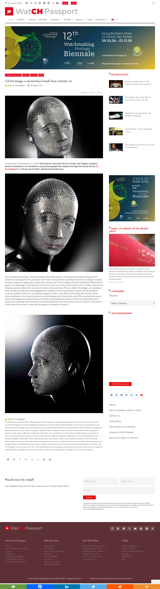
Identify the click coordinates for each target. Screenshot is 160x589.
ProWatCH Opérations (91, 554)
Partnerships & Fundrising (122, 427)
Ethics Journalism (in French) (123, 438)
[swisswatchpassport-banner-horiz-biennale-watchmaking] (80, 47)
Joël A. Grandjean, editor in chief (125, 410)
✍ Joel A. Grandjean (15, 85)
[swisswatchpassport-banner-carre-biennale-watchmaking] (132, 198)
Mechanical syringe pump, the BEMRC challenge (138, 114)
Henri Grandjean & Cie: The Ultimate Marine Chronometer (138, 82)
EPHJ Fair (47, 554)
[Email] (131, 395)
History (112, 405)
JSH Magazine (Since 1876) (92, 548)
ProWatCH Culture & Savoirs (93, 551)
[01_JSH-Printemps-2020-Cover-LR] (132, 345)
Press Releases (49, 548)
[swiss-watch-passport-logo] (41, 11)
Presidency (126, 554)
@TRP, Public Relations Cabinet (94, 546)
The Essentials (49, 546)
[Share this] (14, 459)
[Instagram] (35, 3)
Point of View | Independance (54, 551)
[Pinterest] (40, 3)
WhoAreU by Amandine (52, 562)
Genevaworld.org (89, 559)
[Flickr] (44, 3)
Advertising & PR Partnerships (133, 551)
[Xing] (53, 3)
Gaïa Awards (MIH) (51, 556)
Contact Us (114, 416)
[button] (153, 3)
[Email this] (8, 459)
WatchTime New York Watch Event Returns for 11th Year (137, 98)
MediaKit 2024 (127, 556)
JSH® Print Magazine (51, 564)
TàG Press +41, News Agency (93, 556)
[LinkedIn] (48, 3)
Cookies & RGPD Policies (121, 432)
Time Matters (49, 559)
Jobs (123, 559)
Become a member (128, 548)
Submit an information (130, 546)
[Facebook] (26, 3)
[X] (31, 3)
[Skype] (136, 395)
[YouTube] (57, 3)
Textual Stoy (115, 421)
